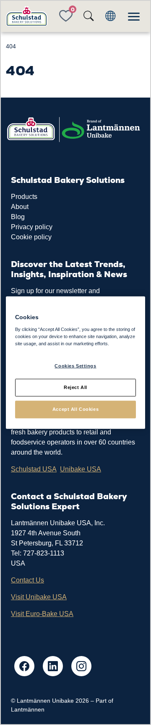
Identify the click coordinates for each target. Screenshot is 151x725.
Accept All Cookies (75, 408)
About (20, 206)
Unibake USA (80, 469)
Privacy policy (31, 226)
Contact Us (27, 580)
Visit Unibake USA (39, 597)
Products (24, 196)
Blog (18, 216)
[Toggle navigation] (133, 16)
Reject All (75, 386)
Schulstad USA (34, 469)
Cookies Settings (75, 365)
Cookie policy (31, 237)
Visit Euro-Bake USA (42, 613)
